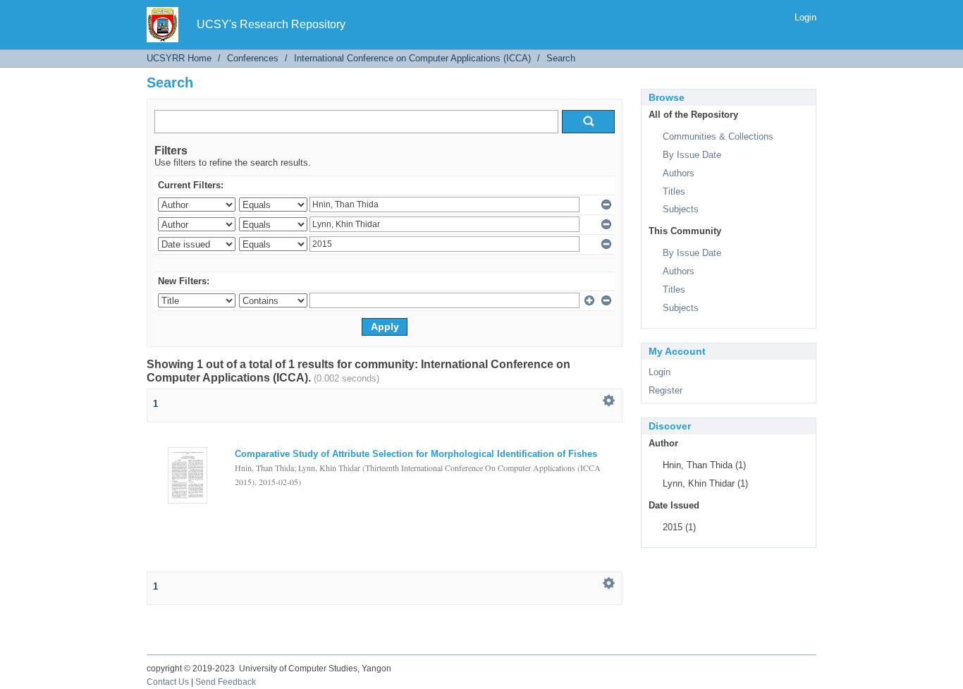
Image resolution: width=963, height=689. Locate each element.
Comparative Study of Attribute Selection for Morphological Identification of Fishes (416, 454)
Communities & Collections (718, 136)
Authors (678, 173)
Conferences (252, 58)
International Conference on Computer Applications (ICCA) (412, 58)
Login (805, 17)
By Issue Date (692, 155)
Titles (674, 191)
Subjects (681, 209)
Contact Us (168, 682)
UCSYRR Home (179, 58)
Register (665, 390)
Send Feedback (225, 682)
